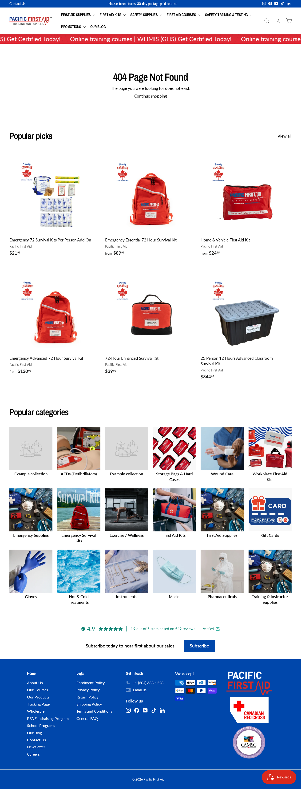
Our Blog (98, 26)
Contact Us (17, 4)
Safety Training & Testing (227, 14)
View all (284, 136)
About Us (35, 682)
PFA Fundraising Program (48, 718)
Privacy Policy (88, 689)
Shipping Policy (89, 704)
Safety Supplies (144, 14)
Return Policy (87, 697)
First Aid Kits (111, 14)
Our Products (38, 697)
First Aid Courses (182, 14)
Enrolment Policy (90, 682)
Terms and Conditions (94, 711)
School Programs (41, 725)
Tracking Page (38, 704)
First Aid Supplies (76, 14)
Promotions (71, 26)
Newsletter (36, 747)
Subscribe (199, 645)
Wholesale (35, 711)
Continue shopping (150, 96)
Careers (33, 754)
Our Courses (37, 689)
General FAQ (87, 718)
